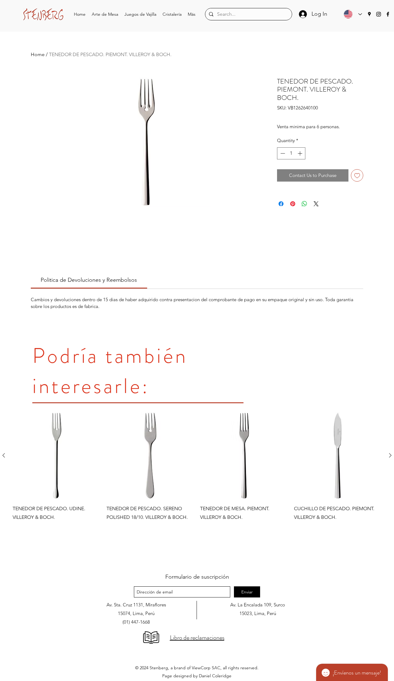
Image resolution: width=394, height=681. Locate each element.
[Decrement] (282, 153)
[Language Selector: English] (351, 14)
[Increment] (300, 153)
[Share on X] (316, 203)
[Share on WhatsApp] (304, 203)
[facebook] (388, 14)
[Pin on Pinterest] (292, 203)
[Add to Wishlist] (357, 175)
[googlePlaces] (369, 14)
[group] (197, 487)
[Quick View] (56, 456)
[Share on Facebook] (281, 203)
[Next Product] (390, 455)
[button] (105, 14)
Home (38, 54)
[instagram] (379, 14)
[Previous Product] (3, 455)
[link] (89, 280)
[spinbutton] (291, 153)
